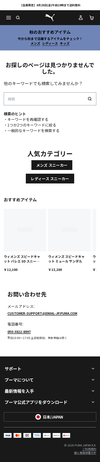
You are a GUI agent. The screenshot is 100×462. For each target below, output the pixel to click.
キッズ (65, 43)
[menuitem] (89, 449)
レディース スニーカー (50, 178)
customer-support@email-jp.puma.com (42, 313)
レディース (50, 43)
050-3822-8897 (19, 331)
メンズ (35, 43)
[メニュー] (8, 17)
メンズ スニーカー (52, 165)
